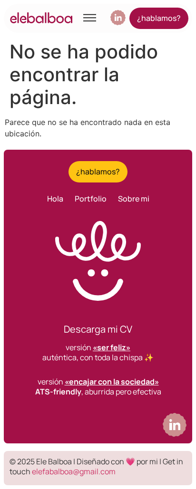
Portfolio (91, 198)
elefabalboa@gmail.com (74, 471)
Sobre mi (133, 198)
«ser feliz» (111, 347)
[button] (90, 18)
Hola (55, 198)
